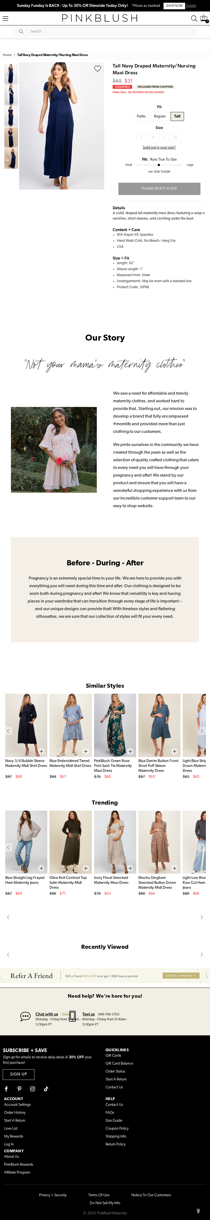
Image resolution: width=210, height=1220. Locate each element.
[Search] (194, 18)
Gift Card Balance (119, 1064)
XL (176, 137)
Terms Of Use (98, 1195)
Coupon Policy (117, 1129)
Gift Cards (113, 1056)
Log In (9, 1144)
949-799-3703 (108, 1014)
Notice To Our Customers (151, 1195)
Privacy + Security (52, 1195)
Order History (14, 1113)
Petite (141, 116)
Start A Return (116, 1079)
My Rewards (13, 1137)
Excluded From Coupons (155, 86)
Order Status (115, 1072)
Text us (88, 1014)
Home (7, 55)
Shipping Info (116, 1137)
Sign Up (18, 1075)
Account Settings (17, 1105)
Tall (177, 116)
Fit (159, 107)
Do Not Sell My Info (105, 1203)
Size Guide (114, 1121)
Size (159, 127)
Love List (11, 1129)
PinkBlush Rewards (18, 1165)
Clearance (122, 86)
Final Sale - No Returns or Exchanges (138, 92)
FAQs (110, 1113)
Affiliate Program (17, 1173)
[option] (61, 126)
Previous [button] (25, 126)
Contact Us (114, 1087)
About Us (11, 1157)
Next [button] (99, 126)
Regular (160, 116)
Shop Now (174, 6)
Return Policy (116, 1144)
